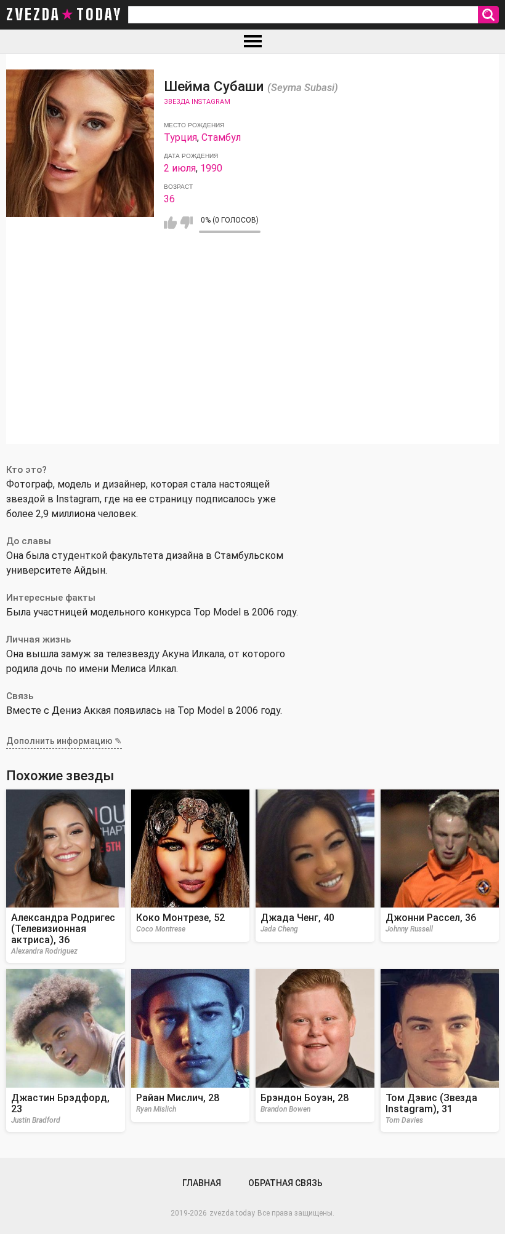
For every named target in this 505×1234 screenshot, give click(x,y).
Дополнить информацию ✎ (64, 741)
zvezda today (64, 14)
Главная (201, 1183)
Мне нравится (170, 222)
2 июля (180, 168)
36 (169, 199)
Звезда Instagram (197, 102)
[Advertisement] (252, 358)
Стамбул (221, 137)
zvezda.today (232, 1213)
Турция (180, 137)
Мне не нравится (186, 222)
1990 (211, 168)
